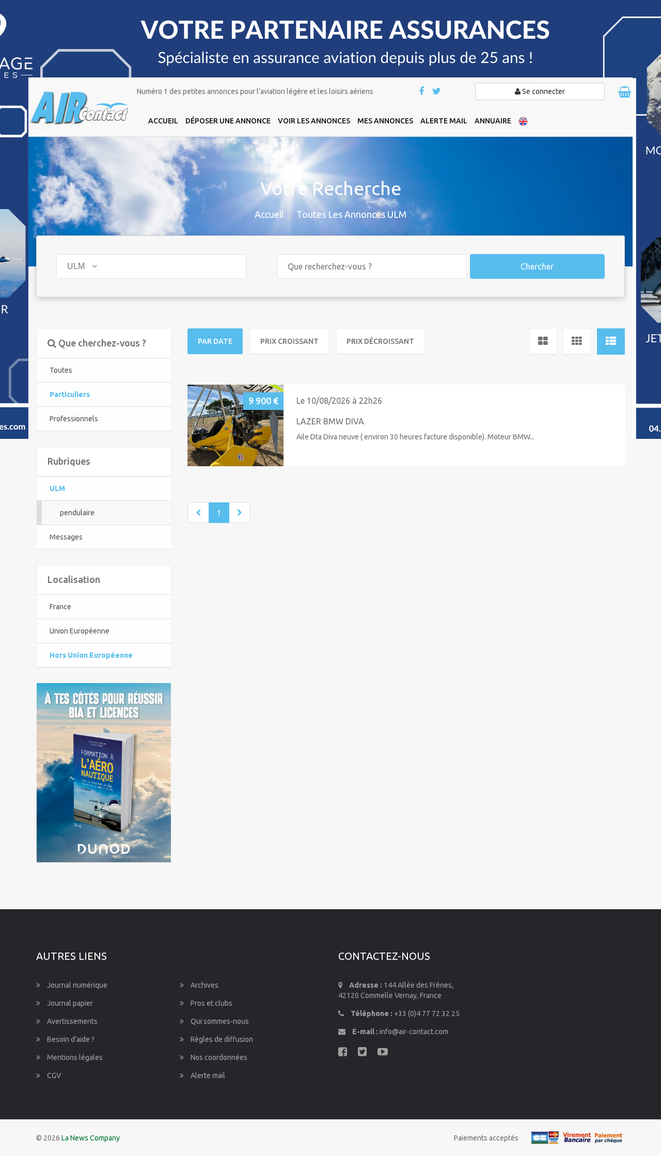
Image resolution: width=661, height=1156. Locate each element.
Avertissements (71, 1021)
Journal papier (69, 1003)
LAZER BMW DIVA (330, 421)
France (60, 607)
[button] (199, 425)
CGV (53, 1075)
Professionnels (74, 419)
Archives (203, 985)
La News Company (90, 1138)
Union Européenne (79, 631)
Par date (215, 341)
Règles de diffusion (221, 1039)
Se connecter (543, 91)
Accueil (269, 214)
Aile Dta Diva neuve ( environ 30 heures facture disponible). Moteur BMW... (415, 437)
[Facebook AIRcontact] (422, 92)
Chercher (537, 266)
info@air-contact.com (414, 1031)
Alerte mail (207, 1075)
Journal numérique (76, 985)
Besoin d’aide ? (70, 1039)
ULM (57, 488)
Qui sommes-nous (219, 1021)
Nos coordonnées (218, 1057)
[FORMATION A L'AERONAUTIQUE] (104, 772)
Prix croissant (289, 341)
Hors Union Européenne (91, 655)
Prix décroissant (380, 341)
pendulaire (77, 513)
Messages (66, 537)
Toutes (61, 370)
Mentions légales (74, 1057)
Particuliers (70, 394)
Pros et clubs (210, 1003)
